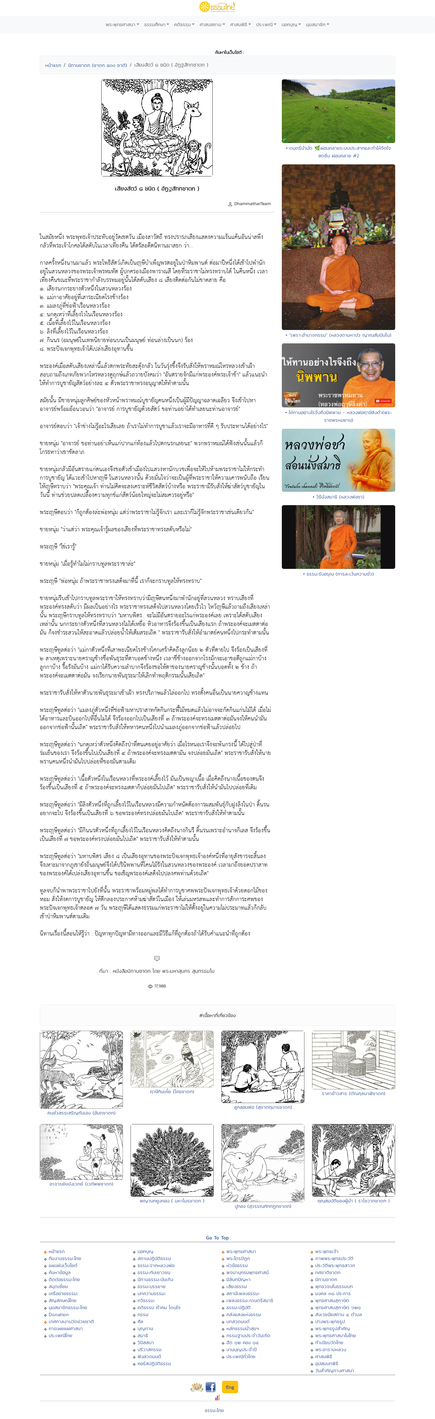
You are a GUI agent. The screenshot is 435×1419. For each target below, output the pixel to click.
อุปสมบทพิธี (326, 1363)
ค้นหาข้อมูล (60, 1272)
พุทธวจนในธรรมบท (334, 1286)
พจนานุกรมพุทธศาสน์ (247, 1272)
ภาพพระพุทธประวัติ (334, 1258)
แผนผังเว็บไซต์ (63, 1265)
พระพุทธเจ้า (327, 1251)
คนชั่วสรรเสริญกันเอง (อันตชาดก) (81, 1112)
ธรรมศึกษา (155, 24)
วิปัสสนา (146, 1342)
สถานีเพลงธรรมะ (243, 1293)
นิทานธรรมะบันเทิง (155, 1279)
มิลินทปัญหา (238, 1279)
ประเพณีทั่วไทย (240, 1356)
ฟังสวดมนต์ (149, 1356)
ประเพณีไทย (60, 1335)
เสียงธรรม (236, 1286)
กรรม (143, 1314)
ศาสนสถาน (210, 24)
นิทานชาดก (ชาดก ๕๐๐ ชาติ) (97, 65)
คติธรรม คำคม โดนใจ (159, 1307)
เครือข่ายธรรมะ (63, 1293)
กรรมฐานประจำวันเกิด (248, 1335)
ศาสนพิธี (238, 24)
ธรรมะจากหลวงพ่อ (156, 1265)
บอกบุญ (289, 24)
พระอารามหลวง (330, 1349)
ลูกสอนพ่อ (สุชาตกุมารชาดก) (263, 1107)
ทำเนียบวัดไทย (329, 1342)
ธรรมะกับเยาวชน (154, 1272)
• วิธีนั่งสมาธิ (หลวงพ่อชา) (338, 496)
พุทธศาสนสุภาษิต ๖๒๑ (338, 1307)
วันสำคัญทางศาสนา (334, 1370)
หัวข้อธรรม (237, 1265)
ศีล (140, 1321)
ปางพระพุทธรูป (330, 1321)
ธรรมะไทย (214, 1410)
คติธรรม (182, 24)
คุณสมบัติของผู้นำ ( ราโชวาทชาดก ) (353, 1200)
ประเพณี (264, 24)
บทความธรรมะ (152, 1293)
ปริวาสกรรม (149, 1349)
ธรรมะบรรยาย (152, 1286)
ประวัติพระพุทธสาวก (335, 1265)
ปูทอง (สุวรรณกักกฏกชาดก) (263, 1206)
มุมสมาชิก (315, 24)
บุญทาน (145, 1328)
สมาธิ (143, 1335)
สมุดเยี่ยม (58, 1286)
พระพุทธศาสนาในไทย (335, 1335)
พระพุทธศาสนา (120, 24)
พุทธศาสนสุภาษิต (332, 1300)
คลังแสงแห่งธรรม (243, 1314)
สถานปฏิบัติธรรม (154, 1258)
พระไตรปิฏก (238, 1258)
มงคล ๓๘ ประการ (333, 1293)
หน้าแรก (53, 65)
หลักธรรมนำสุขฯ (242, 1328)
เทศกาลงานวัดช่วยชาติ (71, 1321)
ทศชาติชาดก (327, 1272)
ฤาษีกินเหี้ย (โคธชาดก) (172, 1091)
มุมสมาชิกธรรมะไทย (68, 1307)
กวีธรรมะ (146, 1300)
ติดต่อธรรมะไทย (64, 1279)
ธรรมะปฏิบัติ (238, 1307)
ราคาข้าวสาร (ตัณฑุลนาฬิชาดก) (353, 1093)
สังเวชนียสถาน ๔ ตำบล (338, 1314)
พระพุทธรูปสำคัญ (332, 1328)
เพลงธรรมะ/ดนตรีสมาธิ (249, 1300)
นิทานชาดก (326, 1279)
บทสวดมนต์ (238, 1321)
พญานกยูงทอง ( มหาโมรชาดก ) (172, 1200)
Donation (59, 1314)
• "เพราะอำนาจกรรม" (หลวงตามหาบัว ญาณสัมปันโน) (338, 335)
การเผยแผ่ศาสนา (66, 1328)
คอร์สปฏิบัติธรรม (154, 1363)
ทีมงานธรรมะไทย (65, 1258)
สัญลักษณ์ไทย (62, 1300)
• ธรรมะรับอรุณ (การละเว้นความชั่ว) (338, 573)
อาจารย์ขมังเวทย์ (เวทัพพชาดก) (81, 1183)
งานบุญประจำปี (241, 1349)
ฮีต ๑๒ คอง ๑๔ (242, 1342)
